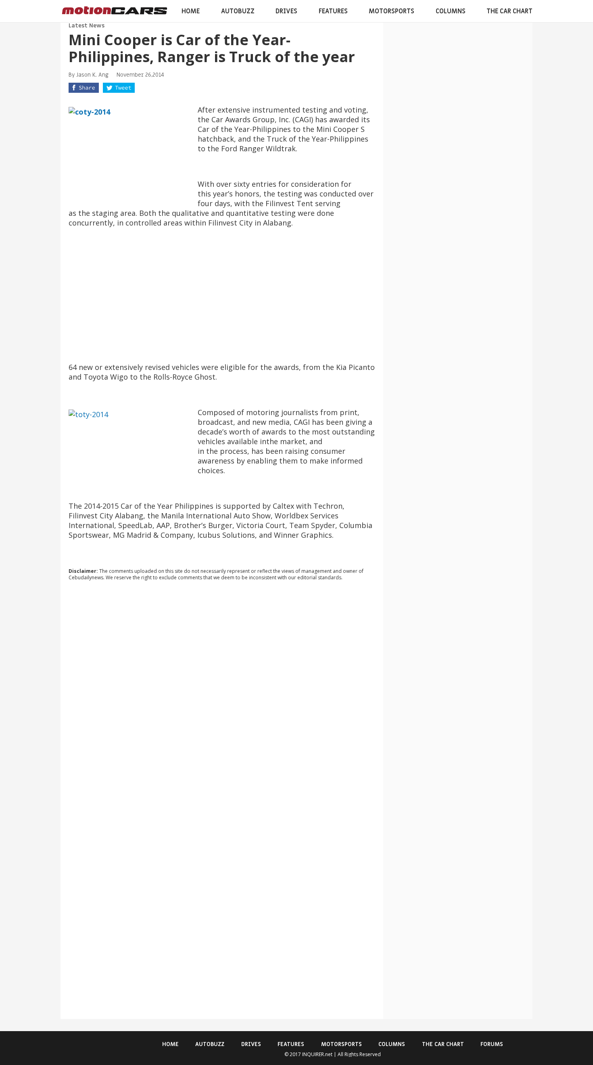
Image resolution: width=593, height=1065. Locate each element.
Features (333, 11)
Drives (286, 11)
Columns (451, 11)
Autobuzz (238, 11)
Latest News (86, 25)
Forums (491, 1044)
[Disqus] (222, 696)
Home (191, 11)
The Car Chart (509, 11)
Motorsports (391, 11)
